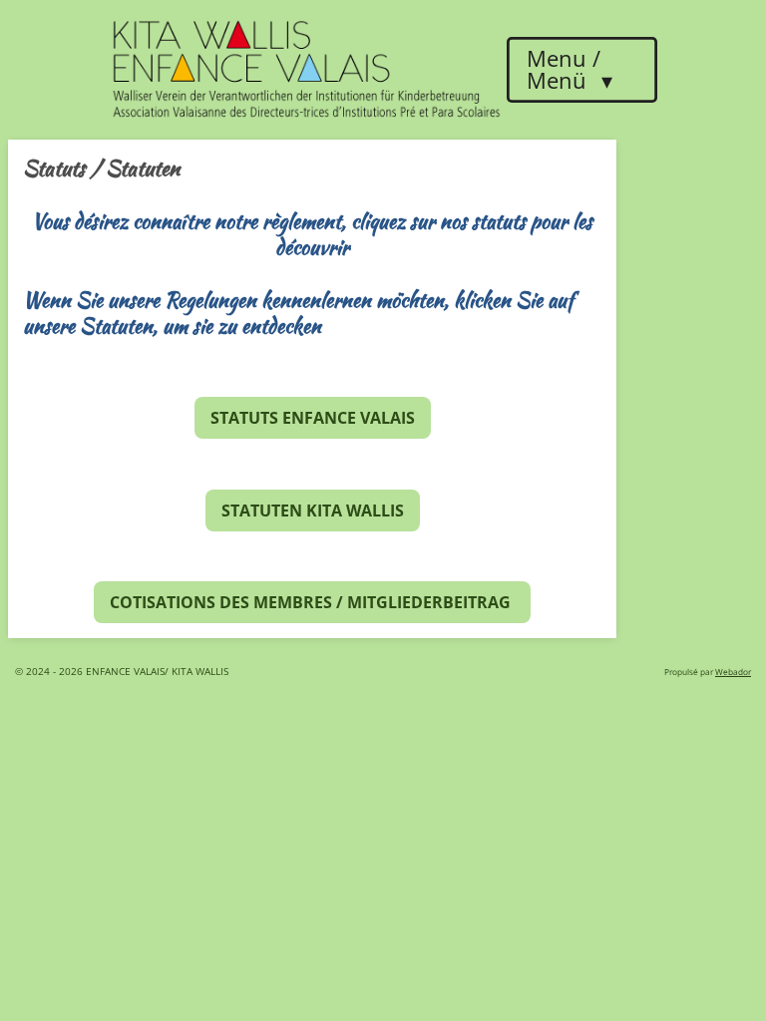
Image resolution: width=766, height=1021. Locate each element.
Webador (733, 671)
